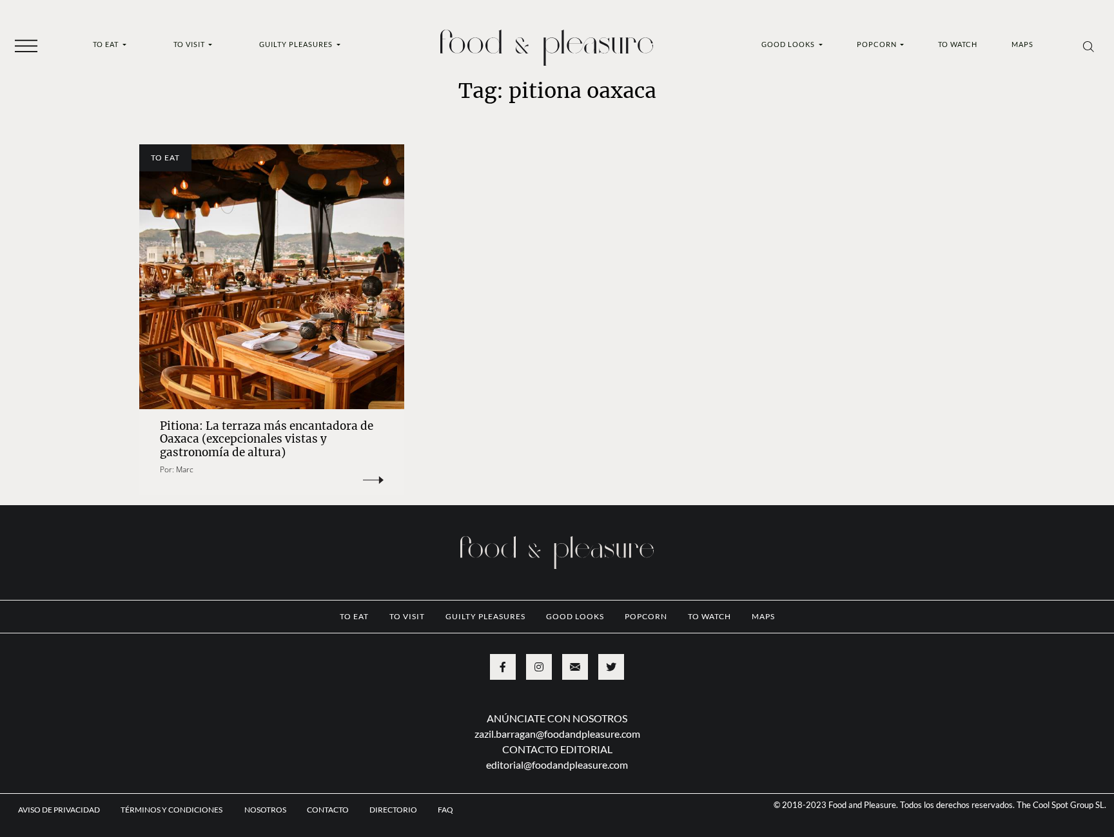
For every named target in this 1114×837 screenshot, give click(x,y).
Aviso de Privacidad (59, 809)
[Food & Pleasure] (546, 43)
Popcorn (878, 44)
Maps (1022, 44)
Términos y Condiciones (172, 809)
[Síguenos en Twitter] (611, 667)
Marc (184, 469)
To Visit (190, 44)
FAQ (445, 809)
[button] (26, 45)
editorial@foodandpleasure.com (557, 764)
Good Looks (789, 44)
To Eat (107, 44)
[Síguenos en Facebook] (503, 667)
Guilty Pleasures (297, 44)
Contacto (328, 809)
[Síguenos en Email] (575, 667)
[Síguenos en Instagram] (539, 667)
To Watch (957, 44)
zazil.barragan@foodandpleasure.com (557, 733)
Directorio (393, 809)
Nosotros (265, 809)
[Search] (1088, 45)
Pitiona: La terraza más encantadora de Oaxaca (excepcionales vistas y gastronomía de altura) (266, 439)
